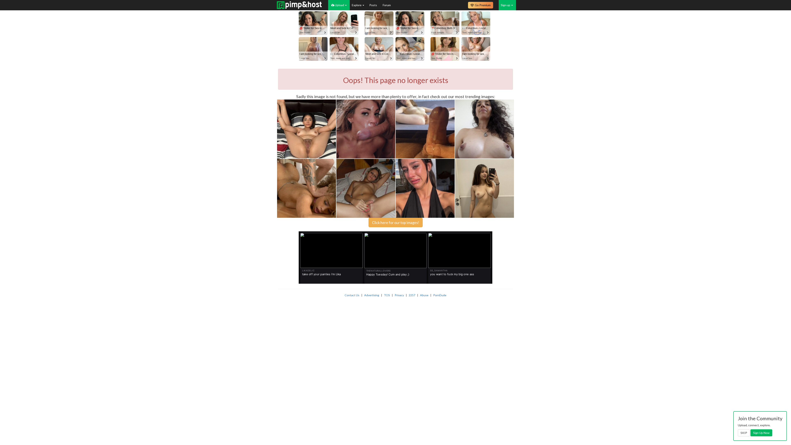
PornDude (439, 295)
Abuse (424, 295)
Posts (373, 5)
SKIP (744, 432)
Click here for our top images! (395, 222)
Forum (387, 5)
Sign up (506, 5)
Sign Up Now (761, 432)
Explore (357, 5)
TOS (387, 295)
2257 (412, 295)
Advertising (371, 295)
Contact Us (352, 295)
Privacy (399, 295)
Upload (339, 5)
